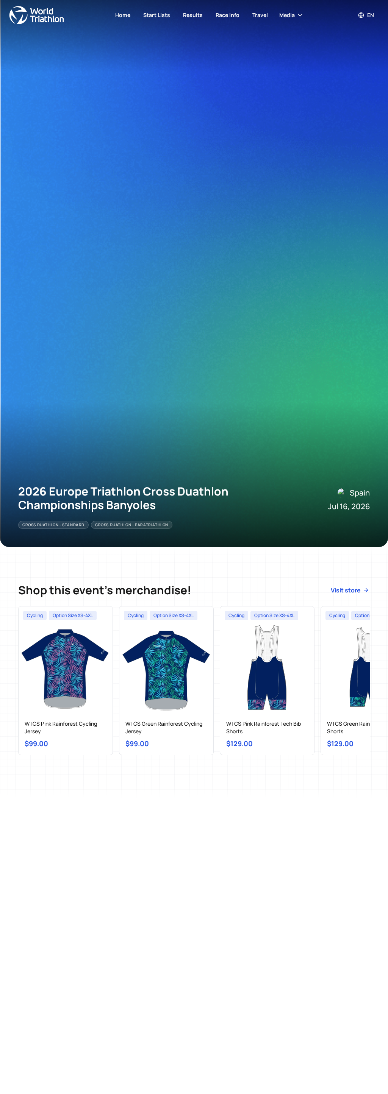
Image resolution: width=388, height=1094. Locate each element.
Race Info (227, 15)
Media (287, 15)
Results (193, 15)
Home (122, 15)
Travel (260, 15)
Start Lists (156, 15)
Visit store (346, 590)
